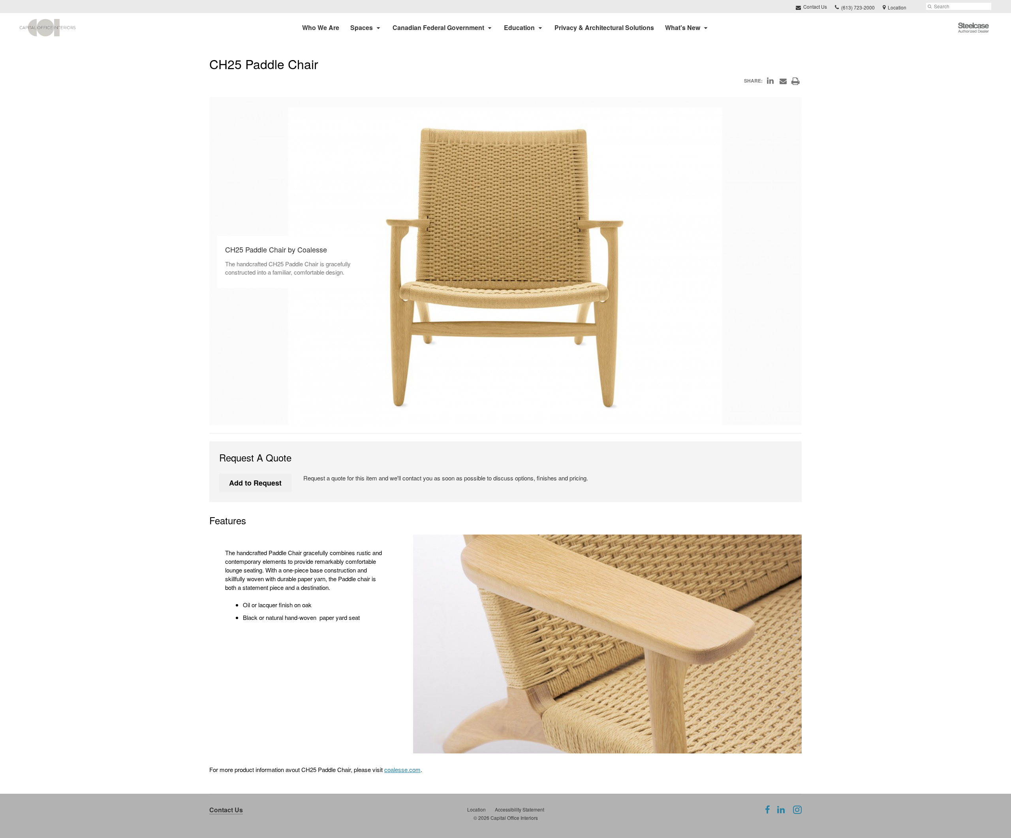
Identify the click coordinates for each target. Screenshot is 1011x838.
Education (519, 27)
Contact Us (814, 6)
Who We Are (320, 27)
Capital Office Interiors (514, 817)
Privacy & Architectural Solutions (604, 27)
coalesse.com (402, 769)
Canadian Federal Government (438, 27)
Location (476, 809)
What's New (682, 27)
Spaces (361, 27)
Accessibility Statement (519, 809)
